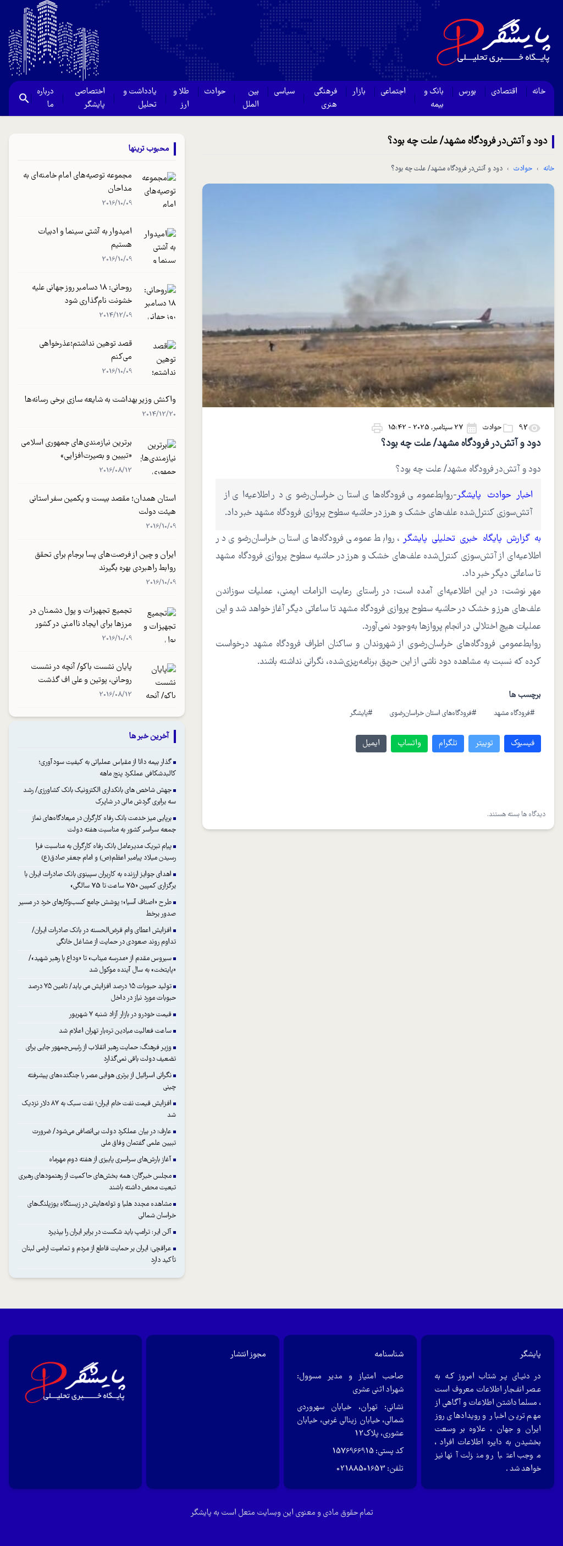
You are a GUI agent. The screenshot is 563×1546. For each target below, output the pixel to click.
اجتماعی (393, 92)
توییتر (484, 744)
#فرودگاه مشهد (514, 713)
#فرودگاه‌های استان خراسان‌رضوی (433, 713)
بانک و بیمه (434, 98)
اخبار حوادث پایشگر (495, 495)
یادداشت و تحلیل (140, 98)
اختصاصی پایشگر (90, 98)
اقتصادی (504, 92)
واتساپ (409, 744)
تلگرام (448, 744)
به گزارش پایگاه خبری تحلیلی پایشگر (472, 539)
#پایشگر (361, 713)
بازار (359, 92)
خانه (538, 92)
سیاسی (284, 92)
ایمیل (371, 744)
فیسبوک (522, 744)
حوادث (214, 92)
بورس (467, 92)
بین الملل (250, 98)
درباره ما (45, 98)
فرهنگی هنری (325, 98)
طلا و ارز (181, 98)
